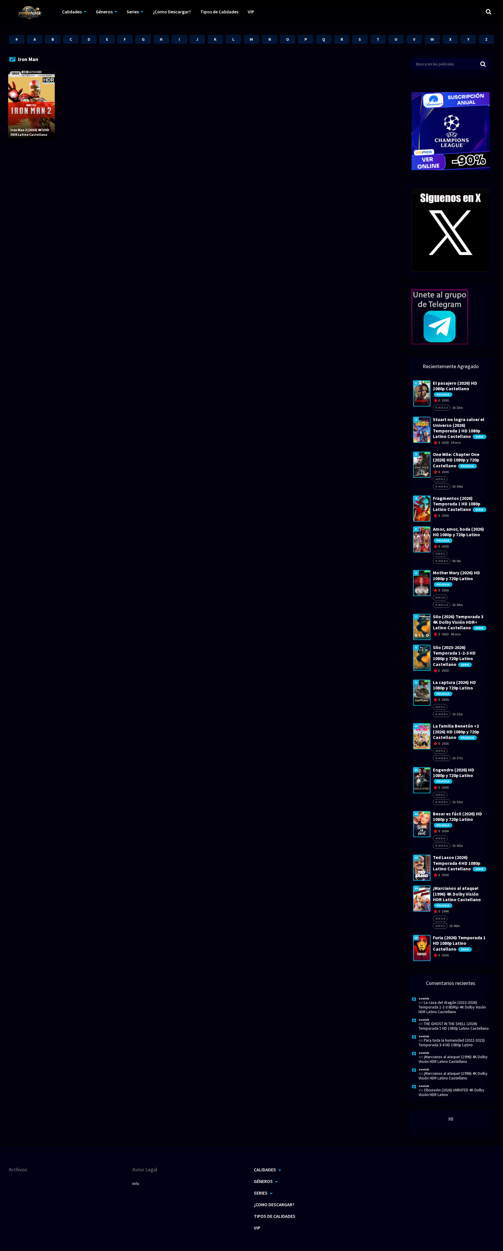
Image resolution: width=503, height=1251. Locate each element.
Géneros (104, 12)
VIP (251, 12)
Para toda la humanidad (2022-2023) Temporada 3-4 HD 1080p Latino (452, 1042)
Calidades (72, 12)
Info (135, 1183)
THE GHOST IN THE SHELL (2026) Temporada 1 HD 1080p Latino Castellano (454, 1026)
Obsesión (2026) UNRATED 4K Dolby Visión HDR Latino (451, 1092)
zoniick (424, 998)
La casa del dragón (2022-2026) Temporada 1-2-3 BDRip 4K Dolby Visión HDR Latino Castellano (452, 1007)
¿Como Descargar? (172, 12)
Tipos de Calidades (219, 12)
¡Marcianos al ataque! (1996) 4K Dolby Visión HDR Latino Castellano (453, 1059)
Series (133, 12)
